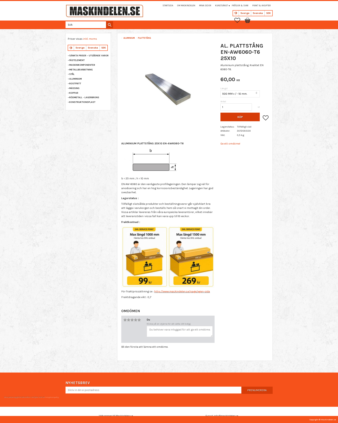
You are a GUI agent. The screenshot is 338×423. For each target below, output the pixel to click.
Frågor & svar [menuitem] (240, 5)
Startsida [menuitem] (168, 5)
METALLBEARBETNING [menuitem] (81, 69)
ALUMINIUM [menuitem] (75, 78)
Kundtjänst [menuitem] (221, 5)
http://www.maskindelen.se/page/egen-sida (182, 291)
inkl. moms (90, 38)
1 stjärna (125, 320)
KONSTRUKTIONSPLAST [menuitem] (82, 102)
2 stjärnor (128, 320)
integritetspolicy (51, 397)
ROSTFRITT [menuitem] (75, 83)
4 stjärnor (135, 320)
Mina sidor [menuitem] (205, 5)
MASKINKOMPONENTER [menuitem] (82, 65)
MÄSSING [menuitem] (74, 88)
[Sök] (109, 24)
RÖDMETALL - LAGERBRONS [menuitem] (84, 97)
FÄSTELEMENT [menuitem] (77, 60)
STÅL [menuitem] (72, 74)
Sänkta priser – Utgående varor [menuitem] (89, 55)
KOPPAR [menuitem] (73, 93)
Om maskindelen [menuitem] (186, 5)
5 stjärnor (139, 320)
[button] (239, 20)
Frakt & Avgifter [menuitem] (261, 5)
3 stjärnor (132, 320)
